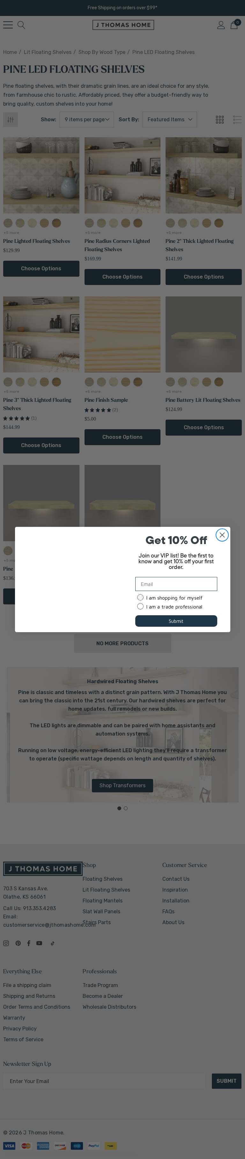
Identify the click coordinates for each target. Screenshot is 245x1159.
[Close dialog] (222, 535)
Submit (176, 621)
